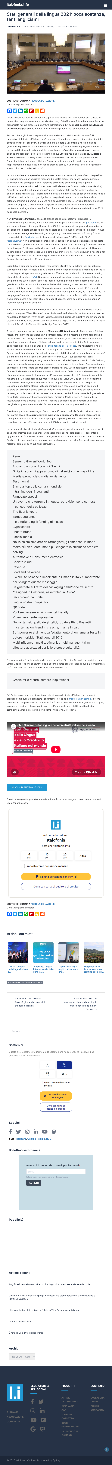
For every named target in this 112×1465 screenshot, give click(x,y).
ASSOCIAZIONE (15, 1416)
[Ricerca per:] (29, 1031)
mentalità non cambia (80, 698)
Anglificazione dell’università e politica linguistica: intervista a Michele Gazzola (49, 1284)
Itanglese (60, 27)
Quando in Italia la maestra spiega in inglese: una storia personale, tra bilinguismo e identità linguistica (52, 1297)
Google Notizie (36, 1138)
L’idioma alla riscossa (20, 1321)
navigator (30, 237)
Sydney (57, 1460)
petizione (91, 222)
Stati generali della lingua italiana (25, 983)
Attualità (48, 27)
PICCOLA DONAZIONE (43, 100)
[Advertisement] (56, 1244)
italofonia (14, 27)
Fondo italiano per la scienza (61, 345)
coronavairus (14, 240)
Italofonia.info (18, 5)
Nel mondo (71, 27)
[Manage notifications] (106, 1449)
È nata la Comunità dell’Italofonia (26, 1332)
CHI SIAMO (13, 1412)
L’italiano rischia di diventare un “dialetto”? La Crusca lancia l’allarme (44, 1310)
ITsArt (34, 277)
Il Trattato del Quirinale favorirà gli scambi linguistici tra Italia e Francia (30, 1002)
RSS (48, 1138)
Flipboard (20, 1138)
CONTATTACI (14, 1421)
